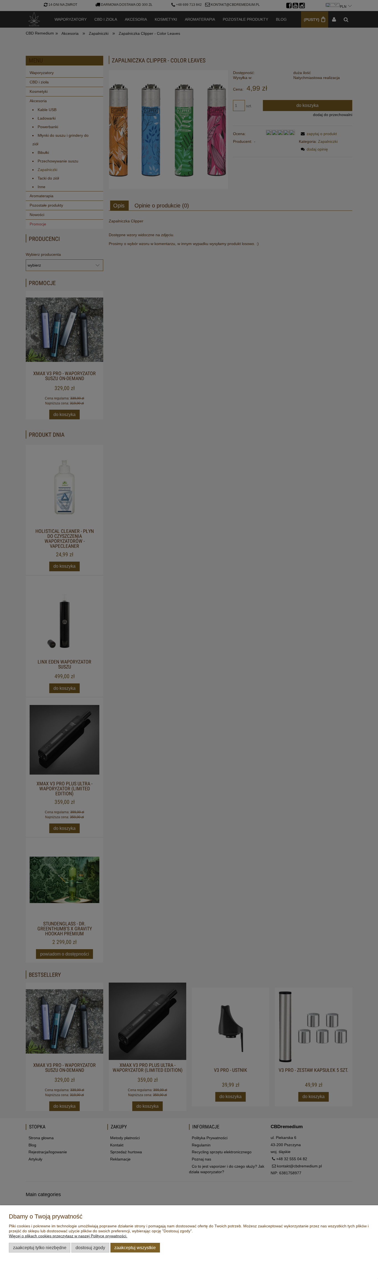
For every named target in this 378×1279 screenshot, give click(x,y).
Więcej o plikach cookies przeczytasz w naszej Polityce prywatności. (68, 1236)
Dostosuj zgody (90, 1247)
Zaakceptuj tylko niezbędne (39, 1247)
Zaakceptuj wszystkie (135, 1247)
